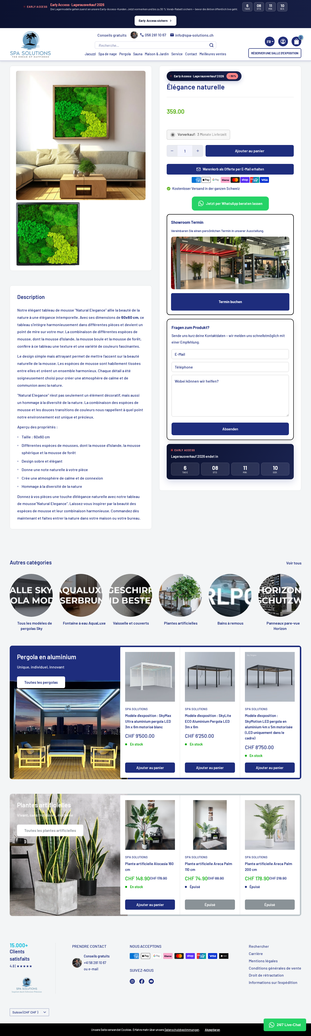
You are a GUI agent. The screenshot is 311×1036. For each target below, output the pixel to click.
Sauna (137, 54)
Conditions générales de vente (275, 968)
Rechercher (259, 946)
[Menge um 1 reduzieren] (172, 150)
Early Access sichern (153, 21)
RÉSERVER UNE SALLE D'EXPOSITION (274, 53)
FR (269, 42)
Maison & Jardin (157, 54)
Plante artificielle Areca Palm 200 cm (268, 866)
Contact (191, 54)
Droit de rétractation (266, 975)
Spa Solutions (136, 709)
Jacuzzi (90, 54)
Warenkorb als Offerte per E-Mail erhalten (233, 169)
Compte (283, 41)
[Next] (301, 591)
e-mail (93, 969)
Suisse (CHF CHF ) (25, 1012)
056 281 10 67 (155, 34)
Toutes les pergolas (41, 682)
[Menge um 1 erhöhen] (198, 150)
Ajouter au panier (249, 150)
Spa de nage (107, 54)
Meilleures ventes (212, 54)
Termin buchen (230, 302)
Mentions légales (263, 960)
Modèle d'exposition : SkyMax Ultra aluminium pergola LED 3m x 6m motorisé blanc (148, 721)
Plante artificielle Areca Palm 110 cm (208, 866)
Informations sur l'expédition (273, 982)
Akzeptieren (212, 1029)
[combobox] (270, 41)
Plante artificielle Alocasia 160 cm (149, 866)
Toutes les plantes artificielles (50, 830)
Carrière (256, 953)
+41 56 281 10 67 (95, 963)
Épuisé (210, 904)
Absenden (230, 429)
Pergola (125, 54)
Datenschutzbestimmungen (181, 1029)
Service (177, 54)
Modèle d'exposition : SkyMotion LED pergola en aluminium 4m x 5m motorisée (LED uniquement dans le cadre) (269, 727)
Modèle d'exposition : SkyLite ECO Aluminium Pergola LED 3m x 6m (208, 721)
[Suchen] (211, 45)
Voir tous (294, 563)
